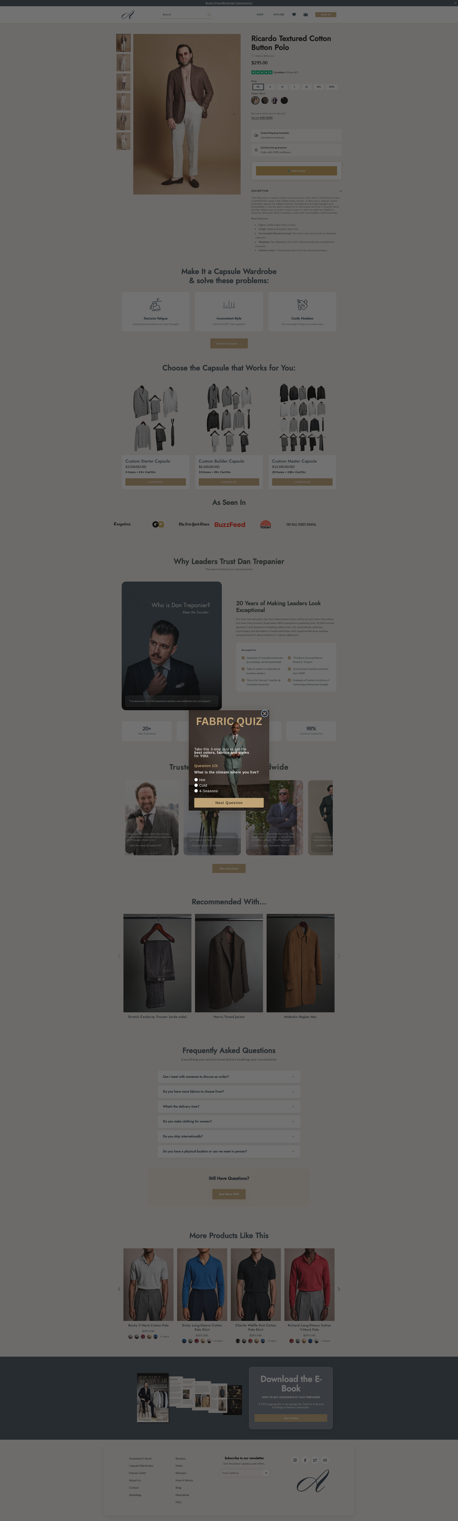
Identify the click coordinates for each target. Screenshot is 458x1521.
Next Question (229, 803)
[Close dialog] (265, 713)
